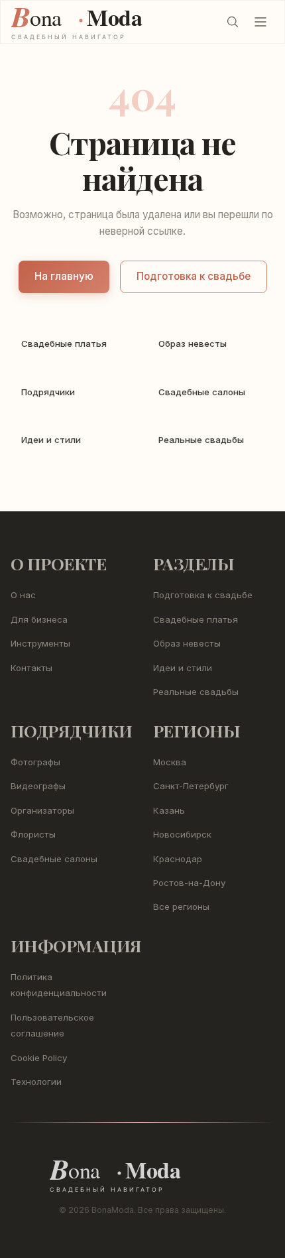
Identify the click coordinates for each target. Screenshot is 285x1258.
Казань (169, 810)
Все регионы (181, 906)
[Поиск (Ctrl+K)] (233, 22)
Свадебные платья (195, 619)
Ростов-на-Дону (189, 882)
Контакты (31, 667)
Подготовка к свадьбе (194, 276)
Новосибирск (182, 834)
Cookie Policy (39, 1057)
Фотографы (35, 762)
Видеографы (38, 786)
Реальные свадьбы (196, 691)
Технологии (36, 1081)
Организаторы (42, 810)
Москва (169, 762)
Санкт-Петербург (191, 786)
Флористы (33, 834)
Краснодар (177, 858)
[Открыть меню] (260, 22)
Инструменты (40, 643)
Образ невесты (187, 643)
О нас (23, 595)
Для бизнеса (39, 619)
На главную (63, 276)
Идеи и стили (182, 667)
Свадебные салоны (54, 858)
